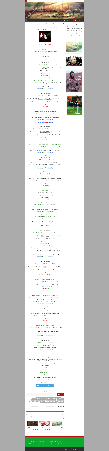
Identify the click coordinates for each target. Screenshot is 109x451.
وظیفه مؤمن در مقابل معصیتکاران (45, 402)
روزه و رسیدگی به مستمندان (53, 401)
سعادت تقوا (46, 401)
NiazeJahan (33, 449)
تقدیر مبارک (34, 398)
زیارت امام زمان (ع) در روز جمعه (76, 41)
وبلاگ (75, 20)
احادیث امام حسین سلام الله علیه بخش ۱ (47, 397)
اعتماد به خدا (45, 398)
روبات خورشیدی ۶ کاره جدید (56, 414)
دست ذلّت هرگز (33, 399)
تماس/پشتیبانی (65, 1)
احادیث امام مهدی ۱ (58, 428)
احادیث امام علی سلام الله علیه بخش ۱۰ (45, 428)
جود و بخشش (48, 399)
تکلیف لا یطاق (53, 399)
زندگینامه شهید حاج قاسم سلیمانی (76, 56)
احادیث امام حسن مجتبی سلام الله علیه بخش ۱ (34, 415)
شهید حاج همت (79, 69)
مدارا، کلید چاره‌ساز (61, 402)
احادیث (59, 24)
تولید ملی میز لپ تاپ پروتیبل (77, 95)
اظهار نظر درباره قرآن (51, 398)
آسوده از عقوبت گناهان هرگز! (57, 397)
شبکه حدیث (44, 389)
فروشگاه (64, 20)
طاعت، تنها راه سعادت (40, 401)
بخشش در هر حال (40, 398)
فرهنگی (78, 20)
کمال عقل (31, 401)
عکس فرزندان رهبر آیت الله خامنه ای (73, 26)
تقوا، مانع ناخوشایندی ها (60, 399)
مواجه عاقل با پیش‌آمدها (54, 402)
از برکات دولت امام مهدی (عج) (59, 398)
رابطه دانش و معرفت (60, 401)
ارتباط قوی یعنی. (38, 397)
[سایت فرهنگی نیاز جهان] (54, 10)
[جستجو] (26, 1)
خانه (62, 24)
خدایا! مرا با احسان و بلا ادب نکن (41, 399)
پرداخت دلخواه (69, 20)
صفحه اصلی (82, 20)
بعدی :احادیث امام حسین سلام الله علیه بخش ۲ (45, 385)
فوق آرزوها (35, 401)
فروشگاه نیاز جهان (72, 1)
